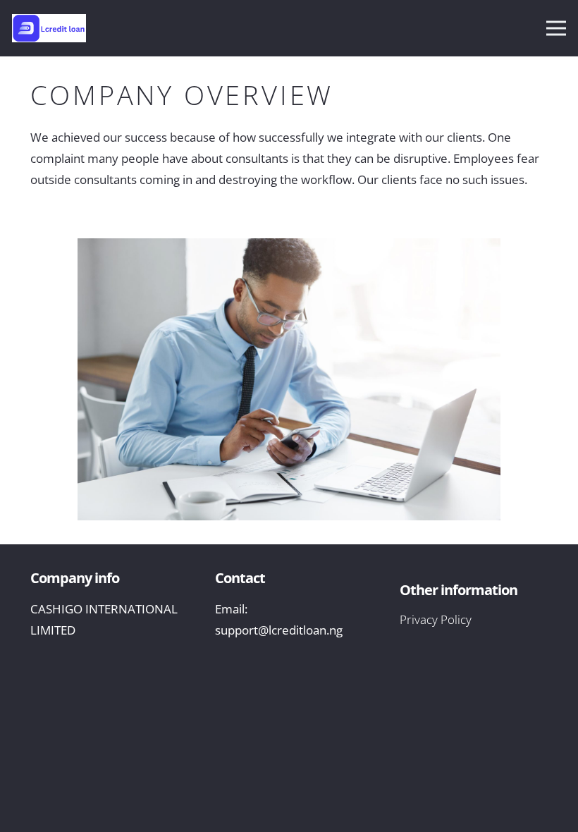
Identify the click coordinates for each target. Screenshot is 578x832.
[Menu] (555, 28)
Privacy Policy (436, 619)
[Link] (54, 28)
